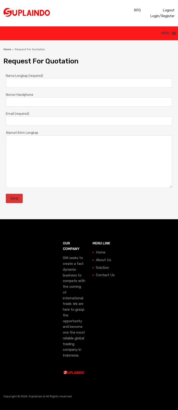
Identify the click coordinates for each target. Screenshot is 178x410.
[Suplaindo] (26, 15)
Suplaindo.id (37, 396)
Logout (168, 10)
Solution (102, 268)
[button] (166, 33)
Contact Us (105, 275)
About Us (103, 260)
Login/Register (162, 16)
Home (7, 49)
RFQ (137, 10)
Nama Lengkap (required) (24, 76)
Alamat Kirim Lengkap (22, 133)
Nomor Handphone (19, 95)
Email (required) (17, 114)
